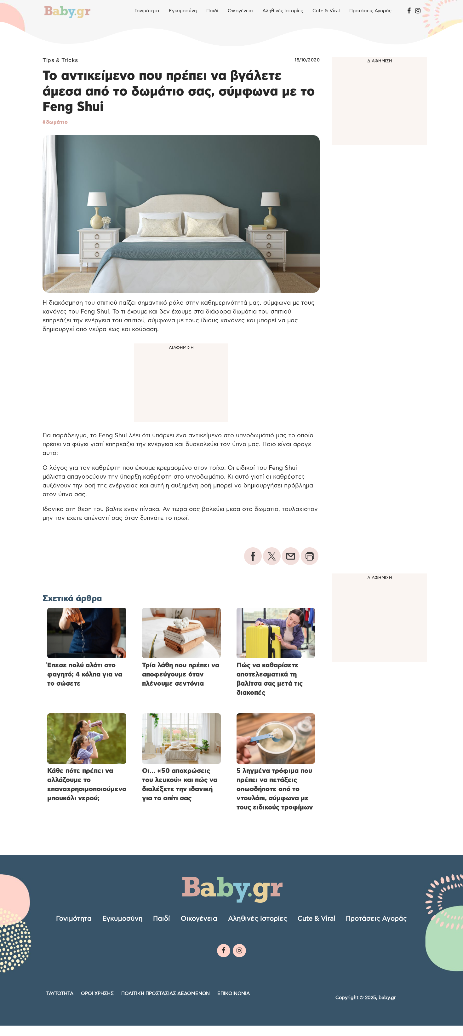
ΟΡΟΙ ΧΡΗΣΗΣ (97, 993)
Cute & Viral (326, 11)
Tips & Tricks (60, 60)
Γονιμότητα (146, 11)
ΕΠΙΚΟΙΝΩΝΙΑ (233, 993)
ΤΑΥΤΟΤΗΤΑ (59, 993)
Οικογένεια (240, 11)
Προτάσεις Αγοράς (370, 11)
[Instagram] (417, 11)
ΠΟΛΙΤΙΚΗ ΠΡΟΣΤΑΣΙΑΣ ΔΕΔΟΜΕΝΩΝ (165, 993)
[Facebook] (409, 11)
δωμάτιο (57, 122)
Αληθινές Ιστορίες (282, 11)
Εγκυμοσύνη (183, 11)
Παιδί (212, 11)
